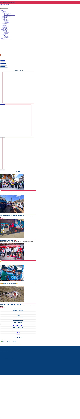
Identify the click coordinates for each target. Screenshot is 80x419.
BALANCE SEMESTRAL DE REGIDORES (5, 26)
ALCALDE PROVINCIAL (4, 11)
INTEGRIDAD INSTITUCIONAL (4, 29)
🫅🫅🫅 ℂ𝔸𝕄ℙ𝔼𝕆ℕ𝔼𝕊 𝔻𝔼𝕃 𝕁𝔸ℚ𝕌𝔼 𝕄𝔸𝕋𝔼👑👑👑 (9, 283)
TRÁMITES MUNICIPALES (4, 31)
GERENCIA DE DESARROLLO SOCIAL (7, 14)
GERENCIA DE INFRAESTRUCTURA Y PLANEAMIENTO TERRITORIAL (9, 15)
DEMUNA (4, 35)
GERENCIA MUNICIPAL (5, 12)
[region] (16, 49)
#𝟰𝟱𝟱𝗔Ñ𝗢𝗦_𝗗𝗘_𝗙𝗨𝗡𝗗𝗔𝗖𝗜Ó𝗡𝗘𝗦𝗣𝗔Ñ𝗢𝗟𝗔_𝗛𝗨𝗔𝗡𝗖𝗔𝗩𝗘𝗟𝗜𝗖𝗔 (11, 304)
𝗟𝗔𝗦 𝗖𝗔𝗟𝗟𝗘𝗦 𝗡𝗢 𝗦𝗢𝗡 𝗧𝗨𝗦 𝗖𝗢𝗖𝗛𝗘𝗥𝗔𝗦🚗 (8, 240)
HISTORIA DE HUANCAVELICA (4, 17)
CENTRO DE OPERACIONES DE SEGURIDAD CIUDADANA (7, 39)
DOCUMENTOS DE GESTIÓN (4, 19)
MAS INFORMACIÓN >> (2, 218)
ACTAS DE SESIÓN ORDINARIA (6, 20)
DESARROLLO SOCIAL (4, 34)
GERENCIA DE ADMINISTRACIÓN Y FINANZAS (7, 13)
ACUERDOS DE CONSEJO (6, 21)
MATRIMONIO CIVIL (5, 32)
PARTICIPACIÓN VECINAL (4, 30)
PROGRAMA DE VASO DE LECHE (6, 36)
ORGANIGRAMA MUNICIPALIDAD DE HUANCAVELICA (6, 16)
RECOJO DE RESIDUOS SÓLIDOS (6, 37)
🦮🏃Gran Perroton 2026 (4, 261)
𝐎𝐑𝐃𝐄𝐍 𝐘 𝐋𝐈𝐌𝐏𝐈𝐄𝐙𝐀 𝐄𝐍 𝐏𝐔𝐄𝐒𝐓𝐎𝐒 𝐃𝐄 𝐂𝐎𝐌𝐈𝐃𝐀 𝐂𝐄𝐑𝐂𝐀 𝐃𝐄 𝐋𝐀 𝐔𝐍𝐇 (12, 215)
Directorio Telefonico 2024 (18, 325)
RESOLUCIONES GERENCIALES (6, 22)
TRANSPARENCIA (3, 18)
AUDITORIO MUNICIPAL (6, 33)
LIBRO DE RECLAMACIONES (4, 27)
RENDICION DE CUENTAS (4, 28)
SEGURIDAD (2, 38)
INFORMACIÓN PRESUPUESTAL (5, 23)
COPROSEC (18, 332)
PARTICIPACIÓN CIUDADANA (4, 25)
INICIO (2, 10)
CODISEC (18, 334)
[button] (16, 54)
